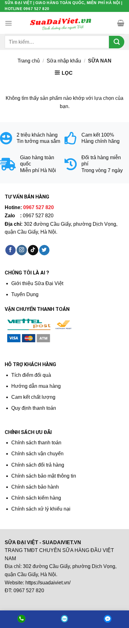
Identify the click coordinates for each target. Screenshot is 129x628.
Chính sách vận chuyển (37, 453)
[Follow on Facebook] (10, 250)
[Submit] (116, 42)
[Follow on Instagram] (22, 250)
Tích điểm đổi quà (31, 375)
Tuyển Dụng (25, 294)
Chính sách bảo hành (35, 487)
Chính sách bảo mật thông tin (43, 476)
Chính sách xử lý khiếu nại (40, 509)
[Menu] (8, 23)
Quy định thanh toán (33, 408)
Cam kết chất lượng (33, 397)
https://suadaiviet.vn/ (47, 582)
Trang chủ (29, 60)
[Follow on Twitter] (44, 250)
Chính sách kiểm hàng (36, 498)
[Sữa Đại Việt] (60, 23)
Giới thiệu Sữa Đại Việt (37, 283)
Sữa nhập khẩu (64, 60)
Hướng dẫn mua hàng (36, 386)
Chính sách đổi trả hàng (37, 465)
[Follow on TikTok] (33, 250)
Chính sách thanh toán (36, 442)
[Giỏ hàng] (120, 23)
